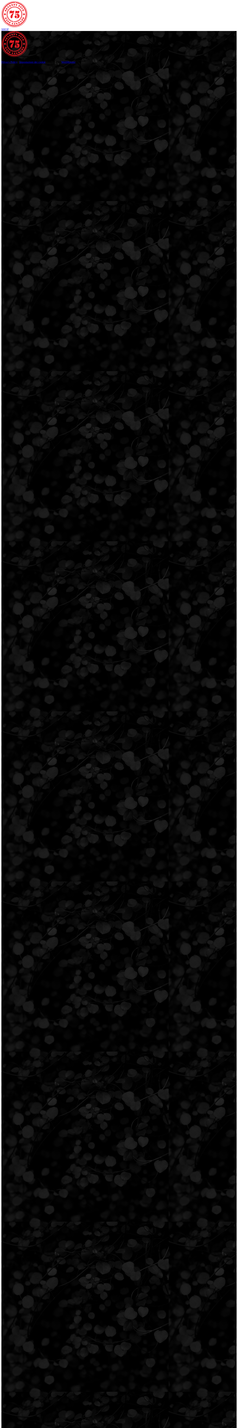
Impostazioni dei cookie (32, 62)
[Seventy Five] (14, 26)
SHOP (5, 29)
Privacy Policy (9, 62)
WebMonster (68, 62)
